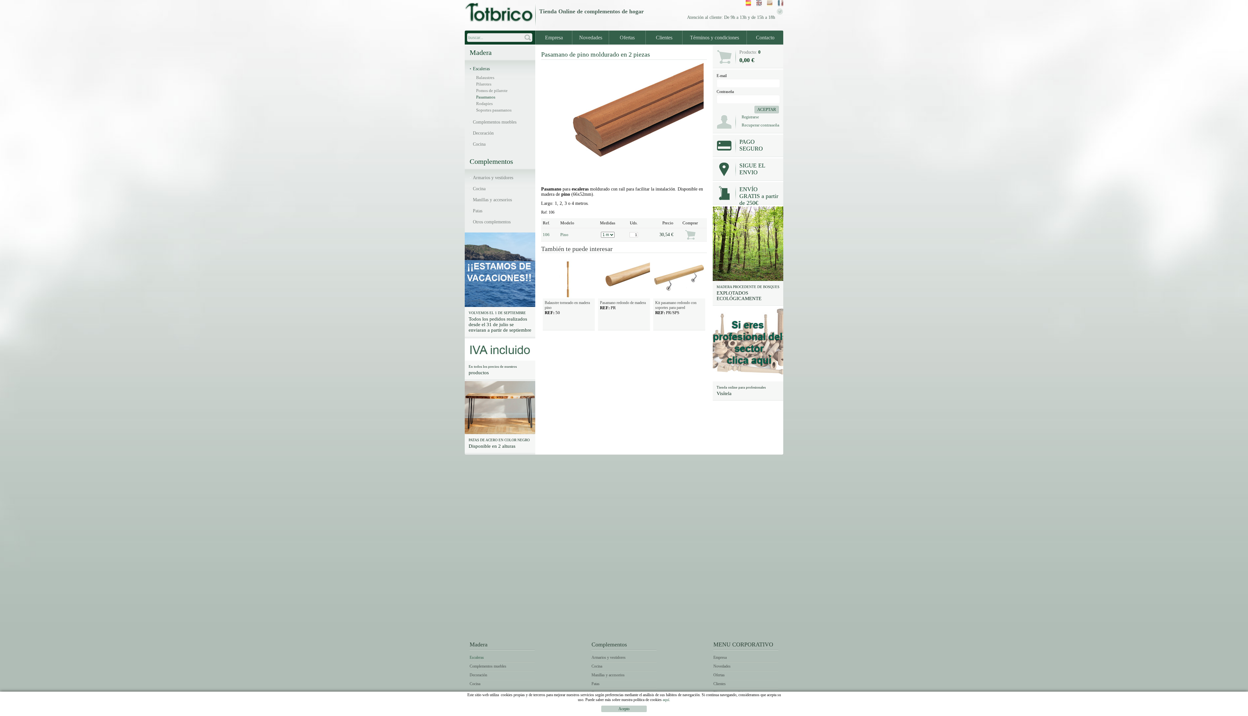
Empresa (554, 37)
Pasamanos (485, 97)
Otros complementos (492, 221)
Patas (477, 210)
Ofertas (627, 37)
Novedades (590, 37)
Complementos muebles (494, 122)
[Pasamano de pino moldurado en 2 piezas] (624, 178)
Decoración (483, 133)
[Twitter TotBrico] (779, 13)
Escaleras (481, 68)
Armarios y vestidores (493, 177)
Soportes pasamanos (494, 110)
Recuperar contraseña (760, 125)
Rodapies (484, 103)
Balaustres (485, 77)
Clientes (664, 37)
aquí (666, 699)
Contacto (765, 37)
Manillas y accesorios (492, 199)
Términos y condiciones (714, 37)
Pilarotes (483, 84)
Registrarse (750, 117)
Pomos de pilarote (492, 90)
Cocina (479, 144)
